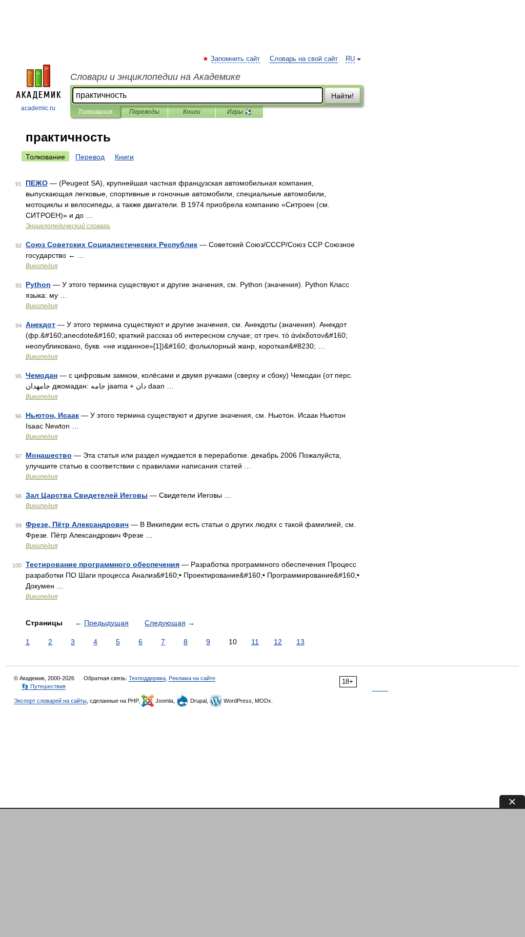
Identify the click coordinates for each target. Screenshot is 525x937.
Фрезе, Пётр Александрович (77, 524)
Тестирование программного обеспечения (102, 564)
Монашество (49, 455)
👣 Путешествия (44, 686)
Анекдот (40, 324)
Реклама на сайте (192, 678)
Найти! (342, 96)
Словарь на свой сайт (304, 59)
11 (255, 642)
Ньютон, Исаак (52, 415)
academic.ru (38, 108)
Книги (191, 111)
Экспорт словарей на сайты (50, 701)
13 (300, 642)
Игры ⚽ (239, 111)
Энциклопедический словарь (68, 226)
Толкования (95, 111)
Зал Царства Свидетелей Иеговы (87, 495)
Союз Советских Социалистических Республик (111, 244)
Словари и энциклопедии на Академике (155, 77)
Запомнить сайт (236, 59)
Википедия (41, 266)
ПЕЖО (37, 183)
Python (38, 284)
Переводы (144, 111)
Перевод (90, 157)
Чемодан (41, 375)
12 (278, 642)
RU (350, 59)
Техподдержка (147, 678)
